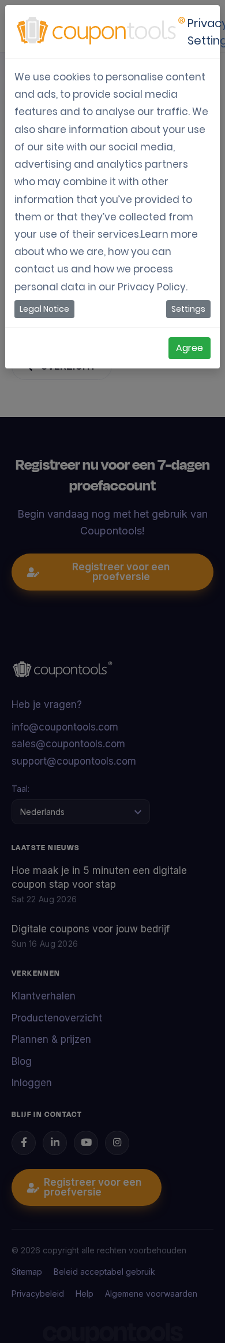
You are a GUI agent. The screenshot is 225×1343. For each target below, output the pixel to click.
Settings (188, 309)
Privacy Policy (152, 287)
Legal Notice (44, 309)
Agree (189, 348)
